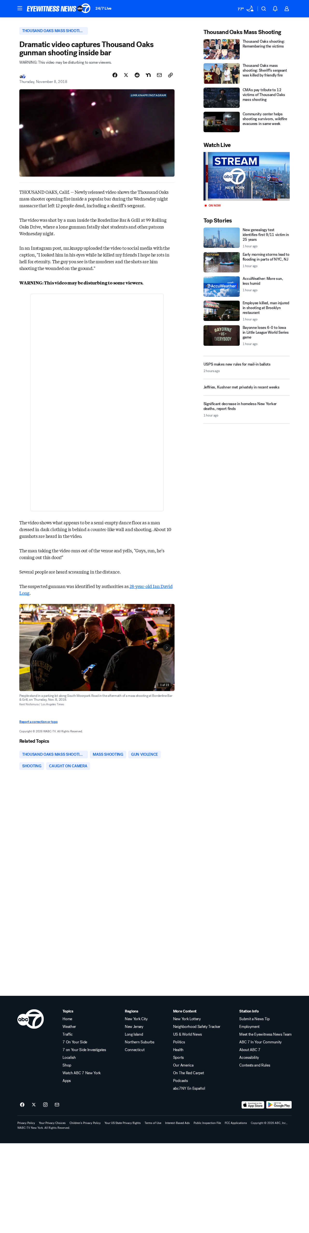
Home (67, 1019)
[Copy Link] (170, 75)
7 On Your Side (75, 1042)
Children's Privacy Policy (85, 1123)
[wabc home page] (30, 1019)
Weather (69, 1027)
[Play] (247, 176)
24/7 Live (103, 8)
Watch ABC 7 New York (82, 1073)
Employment (249, 1027)
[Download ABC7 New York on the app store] (253, 1105)
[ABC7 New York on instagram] (45, 1105)
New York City (136, 1019)
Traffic (68, 1034)
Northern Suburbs (139, 1042)
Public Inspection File (207, 1123)
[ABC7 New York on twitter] (34, 1105)
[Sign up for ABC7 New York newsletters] (57, 1105)
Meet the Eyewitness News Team (265, 1034)
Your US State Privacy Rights (123, 1123)
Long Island (134, 1034)
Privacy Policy (26, 1123)
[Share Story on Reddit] (137, 75)
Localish (69, 1058)
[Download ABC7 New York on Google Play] (279, 1105)
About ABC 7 (249, 1050)
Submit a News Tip (254, 1019)
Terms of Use (153, 1123)
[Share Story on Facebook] (115, 75)
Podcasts (180, 1081)
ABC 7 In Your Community (260, 1042)
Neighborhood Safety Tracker (196, 1027)
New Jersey (134, 1027)
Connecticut (134, 1050)
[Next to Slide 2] (167, 647)
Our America (183, 1065)
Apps (67, 1081)
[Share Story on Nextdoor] (148, 75)
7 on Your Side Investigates (84, 1050)
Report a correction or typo (38, 722)
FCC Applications (236, 1123)
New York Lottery (187, 1019)
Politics (179, 1042)
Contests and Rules (254, 1065)
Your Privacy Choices (52, 1123)
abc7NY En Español (189, 1088)
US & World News (187, 1034)
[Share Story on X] (126, 75)
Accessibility (249, 1058)
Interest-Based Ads (177, 1123)
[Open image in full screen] (168, 611)
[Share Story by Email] (159, 75)
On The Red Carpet (188, 1073)
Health (178, 1050)
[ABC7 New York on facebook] (22, 1105)
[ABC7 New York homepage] (59, 8)
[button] (20, 8)
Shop (67, 1065)
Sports (178, 1058)
